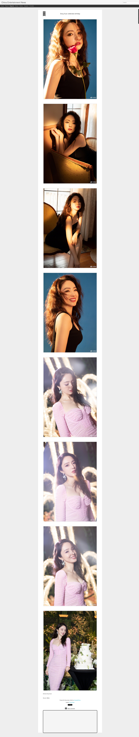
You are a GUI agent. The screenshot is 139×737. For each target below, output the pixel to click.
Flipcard (7, 6)
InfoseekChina (77, 700)
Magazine (12, 6)
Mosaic (16, 6)
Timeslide (31, 6)
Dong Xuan (71, 702)
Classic (2, 6)
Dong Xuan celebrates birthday (70, 14)
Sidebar (21, 6)
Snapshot (26, 6)
